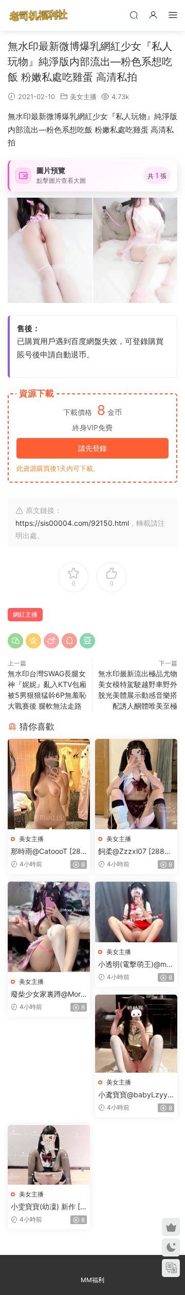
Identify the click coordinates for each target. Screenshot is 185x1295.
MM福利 (92, 1280)
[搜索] (133, 15)
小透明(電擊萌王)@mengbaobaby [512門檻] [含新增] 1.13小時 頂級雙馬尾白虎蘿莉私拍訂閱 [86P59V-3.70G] (134, 964)
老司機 (38, 15)
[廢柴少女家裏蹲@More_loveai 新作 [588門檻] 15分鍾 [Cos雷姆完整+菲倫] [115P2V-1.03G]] (49, 927)
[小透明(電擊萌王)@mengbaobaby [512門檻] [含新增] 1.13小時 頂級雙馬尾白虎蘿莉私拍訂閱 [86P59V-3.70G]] (136, 912)
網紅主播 (25, 614)
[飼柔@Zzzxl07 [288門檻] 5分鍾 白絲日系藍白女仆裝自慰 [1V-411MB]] (136, 784)
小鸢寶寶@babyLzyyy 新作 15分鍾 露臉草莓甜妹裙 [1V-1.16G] (135, 1095)
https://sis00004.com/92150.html (72, 523)
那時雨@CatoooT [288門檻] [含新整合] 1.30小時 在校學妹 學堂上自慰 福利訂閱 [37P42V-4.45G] (49, 851)
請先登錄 (92, 448)
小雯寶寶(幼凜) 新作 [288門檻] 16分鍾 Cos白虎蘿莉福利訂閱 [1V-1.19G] (48, 1207)
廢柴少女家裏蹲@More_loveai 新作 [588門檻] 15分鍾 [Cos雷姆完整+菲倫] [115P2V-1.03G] (49, 994)
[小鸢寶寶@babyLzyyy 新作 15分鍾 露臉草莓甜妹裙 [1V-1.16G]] (136, 1034)
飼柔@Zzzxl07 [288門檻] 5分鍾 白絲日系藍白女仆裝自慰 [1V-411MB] (136, 851)
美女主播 (83, 96)
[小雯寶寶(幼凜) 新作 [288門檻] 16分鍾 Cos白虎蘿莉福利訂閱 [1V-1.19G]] (49, 1155)
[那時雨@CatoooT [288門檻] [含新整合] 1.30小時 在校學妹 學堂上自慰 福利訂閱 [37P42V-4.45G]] (49, 784)
